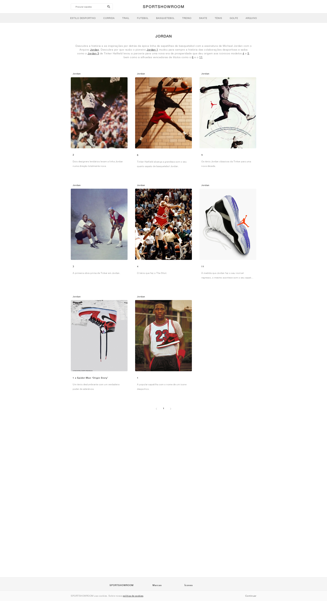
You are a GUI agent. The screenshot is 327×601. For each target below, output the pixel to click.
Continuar (250, 595)
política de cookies (133, 595)
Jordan (94, 49)
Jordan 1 (152, 49)
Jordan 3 (93, 53)
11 (200, 57)
